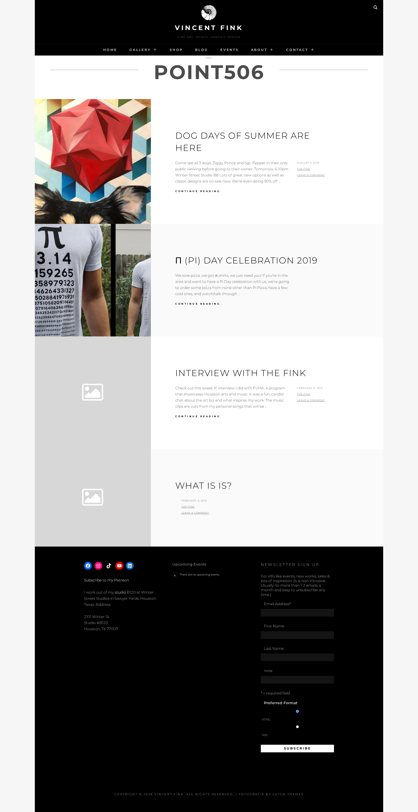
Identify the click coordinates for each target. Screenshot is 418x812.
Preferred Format (280, 703)
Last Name (274, 648)
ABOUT (259, 50)
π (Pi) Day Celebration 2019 (246, 260)
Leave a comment (311, 175)
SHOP (176, 50)
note (268, 671)
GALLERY (140, 50)
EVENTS (229, 50)
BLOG (201, 50)
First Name (274, 626)
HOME (110, 50)
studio (120, 592)
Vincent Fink (209, 28)
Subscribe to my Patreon (106, 580)
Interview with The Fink (240, 373)
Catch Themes (288, 794)
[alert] (209, 574)
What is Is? (203, 485)
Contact (297, 50)
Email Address (277, 604)
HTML (266, 719)
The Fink (303, 169)
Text (265, 735)
